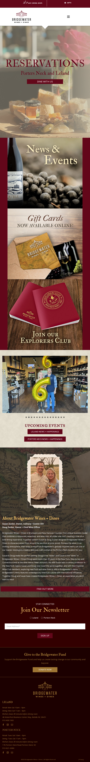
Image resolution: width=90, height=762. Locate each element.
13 (58, 417)
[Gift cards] (45, 209)
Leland (35, 617)
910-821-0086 (8, 748)
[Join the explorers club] (45, 280)
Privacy (81, 759)
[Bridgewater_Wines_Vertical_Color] (21, 8)
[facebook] (3, 725)
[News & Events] (45, 138)
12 (55, 417)
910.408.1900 (8, 720)
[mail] (12, 725)
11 (53, 417)
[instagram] (8, 725)
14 (61, 417)
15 (64, 417)
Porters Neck (49, 617)
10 (50, 417)
